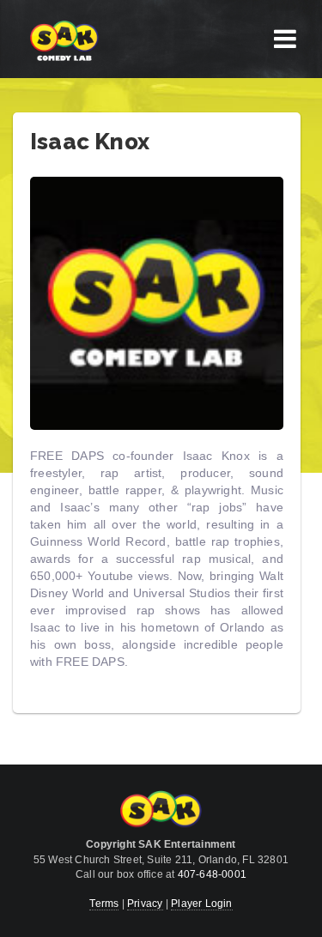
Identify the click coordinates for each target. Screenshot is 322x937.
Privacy (144, 904)
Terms (103, 904)
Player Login (201, 904)
